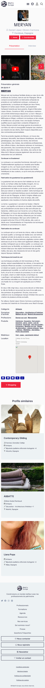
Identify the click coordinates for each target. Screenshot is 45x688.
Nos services (22, 621)
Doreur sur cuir (21, 318)
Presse (22, 629)
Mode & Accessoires (35, 314)
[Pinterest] (12, 601)
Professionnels (22, 605)
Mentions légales (22, 671)
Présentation (14, 46)
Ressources (22, 617)
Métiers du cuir (21, 314)
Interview (32, 46)
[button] (28, 4)
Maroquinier (32, 318)
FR (5, 88)
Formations (22, 609)
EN (2, 88)
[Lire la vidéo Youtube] (15, 69)
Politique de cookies (22, 680)
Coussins (27, 321)
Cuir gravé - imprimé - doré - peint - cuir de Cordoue (28, 322)
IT (9, 88)
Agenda (22, 613)
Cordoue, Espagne (23, 33)
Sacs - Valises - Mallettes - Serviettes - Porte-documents (29, 329)
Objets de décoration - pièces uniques (29, 327)
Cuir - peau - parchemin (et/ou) (27, 335)
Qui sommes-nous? (22, 625)
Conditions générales (22, 667)
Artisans (19, 309)
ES (7, 88)
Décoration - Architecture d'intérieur (29, 312)
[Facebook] (5, 601)
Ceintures (19, 321)
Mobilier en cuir (30, 326)
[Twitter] (2, 601)
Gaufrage (26, 324)
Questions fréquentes (22, 633)
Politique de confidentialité (22, 676)
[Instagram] (9, 601)
